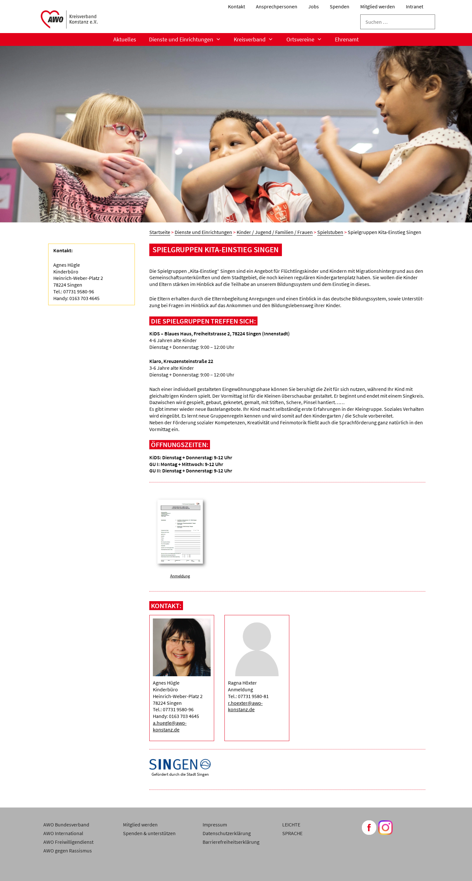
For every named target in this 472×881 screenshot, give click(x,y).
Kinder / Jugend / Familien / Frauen (275, 232)
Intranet (414, 6)
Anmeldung (180, 576)
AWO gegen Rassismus (67, 850)
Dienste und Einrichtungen (181, 39)
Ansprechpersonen (276, 6)
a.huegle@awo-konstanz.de (170, 726)
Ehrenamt (347, 39)
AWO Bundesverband (66, 824)
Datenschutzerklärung (227, 833)
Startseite (159, 232)
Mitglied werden (377, 6)
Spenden (339, 6)
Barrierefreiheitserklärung (231, 842)
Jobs (313, 6)
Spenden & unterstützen (149, 833)
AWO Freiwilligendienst (68, 842)
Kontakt (236, 6)
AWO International (63, 833)
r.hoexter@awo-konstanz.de (245, 706)
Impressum (215, 824)
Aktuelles (124, 39)
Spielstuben (330, 232)
